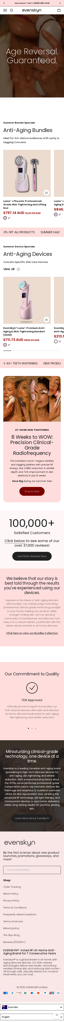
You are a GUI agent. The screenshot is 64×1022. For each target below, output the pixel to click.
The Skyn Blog (11, 935)
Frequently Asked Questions (19, 914)
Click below (15, 540)
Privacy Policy (11, 900)
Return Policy (10, 893)
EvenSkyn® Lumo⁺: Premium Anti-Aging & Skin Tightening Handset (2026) (24, 331)
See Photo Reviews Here (32, 556)
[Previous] (3, 3)
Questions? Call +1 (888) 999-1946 (32, 3)
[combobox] (32, 1007)
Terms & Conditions (15, 907)
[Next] (60, 3)
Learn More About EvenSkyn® (32, 818)
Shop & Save (32, 491)
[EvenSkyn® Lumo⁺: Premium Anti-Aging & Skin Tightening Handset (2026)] (27, 300)
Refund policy (11, 928)
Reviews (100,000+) (14, 942)
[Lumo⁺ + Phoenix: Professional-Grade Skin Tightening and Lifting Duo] (27, 173)
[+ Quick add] (46, 193)
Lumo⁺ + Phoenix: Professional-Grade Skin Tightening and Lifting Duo (24, 204)
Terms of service (13, 921)
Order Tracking (12, 887)
